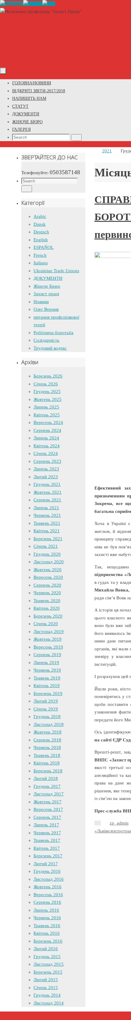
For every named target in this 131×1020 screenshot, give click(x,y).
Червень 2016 (47, 917)
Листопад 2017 (49, 793)
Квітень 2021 (47, 530)
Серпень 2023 (47, 461)
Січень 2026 (46, 383)
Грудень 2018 (47, 716)
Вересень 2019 (48, 647)
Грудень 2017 (47, 786)
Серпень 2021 (47, 499)
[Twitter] (32, 3)
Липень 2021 (46, 507)
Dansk (40, 224)
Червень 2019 (47, 670)
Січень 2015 (46, 987)
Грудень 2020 (47, 554)
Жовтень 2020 (48, 569)
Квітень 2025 (47, 414)
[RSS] (48, 3)
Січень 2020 (46, 623)
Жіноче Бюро (47, 286)
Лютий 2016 (46, 948)
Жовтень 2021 (48, 492)
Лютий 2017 (46, 863)
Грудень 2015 (47, 956)
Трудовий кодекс (50, 348)
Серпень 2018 (47, 739)
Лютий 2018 (46, 778)
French (40, 255)
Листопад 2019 (49, 631)
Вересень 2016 (48, 894)
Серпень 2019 (47, 654)
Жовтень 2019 (48, 639)
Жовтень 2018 (48, 732)
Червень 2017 (47, 832)
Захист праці (46, 293)
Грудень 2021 (47, 484)
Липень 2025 (46, 407)
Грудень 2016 (47, 871)
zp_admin (119, 823)
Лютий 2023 (46, 476)
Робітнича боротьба (53, 332)
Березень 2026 (48, 376)
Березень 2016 (48, 941)
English (41, 239)
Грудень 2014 (47, 995)
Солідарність (46, 340)
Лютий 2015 (46, 979)
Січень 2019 (46, 709)
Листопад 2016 (49, 879)
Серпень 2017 (47, 817)
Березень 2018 (48, 770)
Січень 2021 (46, 546)
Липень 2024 (46, 437)
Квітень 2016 (47, 933)
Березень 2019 (48, 693)
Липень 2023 (46, 468)
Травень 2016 (47, 925)
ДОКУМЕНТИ (48, 278)
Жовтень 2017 (48, 801)
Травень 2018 (47, 755)
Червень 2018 (47, 747)
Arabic (40, 216)
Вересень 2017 (48, 809)
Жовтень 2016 (48, 886)
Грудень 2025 (47, 391)
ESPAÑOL (44, 247)
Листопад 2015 (49, 964)
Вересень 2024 (48, 422)
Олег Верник (46, 309)
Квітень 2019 (47, 685)
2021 (107, 150)
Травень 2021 (47, 523)
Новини (41, 301)
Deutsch (41, 231)
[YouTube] (11, 3)
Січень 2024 (46, 453)
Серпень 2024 (47, 430)
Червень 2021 (47, 515)
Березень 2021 (48, 538)
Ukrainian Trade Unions (56, 270)
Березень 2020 (48, 616)
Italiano (41, 262)
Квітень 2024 (47, 445)
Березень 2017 (48, 855)
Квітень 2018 (47, 763)
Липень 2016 (46, 910)
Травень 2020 (47, 600)
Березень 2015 (48, 972)
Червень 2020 (47, 592)
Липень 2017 (46, 824)
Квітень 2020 (47, 608)
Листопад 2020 (49, 561)
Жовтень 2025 (48, 399)
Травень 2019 (47, 678)
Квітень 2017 (47, 848)
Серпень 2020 (47, 585)
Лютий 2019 (46, 701)
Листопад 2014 (49, 1003)
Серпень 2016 (47, 902)
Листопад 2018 (49, 724)
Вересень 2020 (48, 577)
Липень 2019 (46, 662)
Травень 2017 (47, 840)
